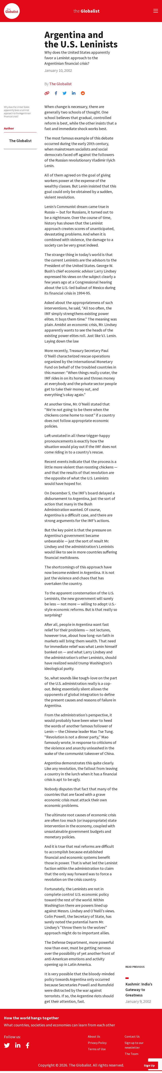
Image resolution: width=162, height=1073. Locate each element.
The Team (131, 1054)
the (86, 11)
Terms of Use (97, 1049)
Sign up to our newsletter (134, 1045)
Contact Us (132, 1036)
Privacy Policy (97, 1043)
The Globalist (60, 83)
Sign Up (149, 1065)
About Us (94, 1036)
